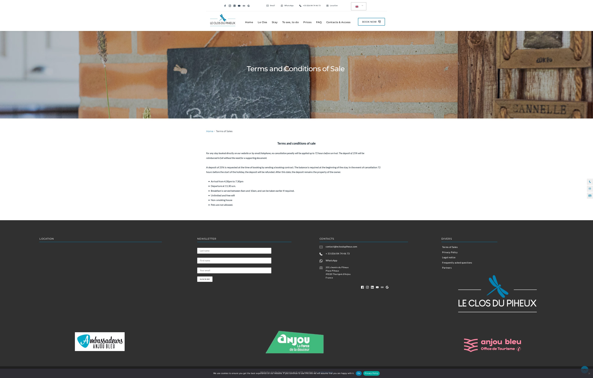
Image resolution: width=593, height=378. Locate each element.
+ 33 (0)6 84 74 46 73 (338, 253)
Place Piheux (332, 270)
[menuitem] (249, 22)
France (329, 277)
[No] (589, 373)
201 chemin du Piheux (337, 267)
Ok (358, 373)
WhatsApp (331, 260)
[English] (358, 6)
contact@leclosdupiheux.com (341, 246)
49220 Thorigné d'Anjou (338, 274)
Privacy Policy (371, 373)
